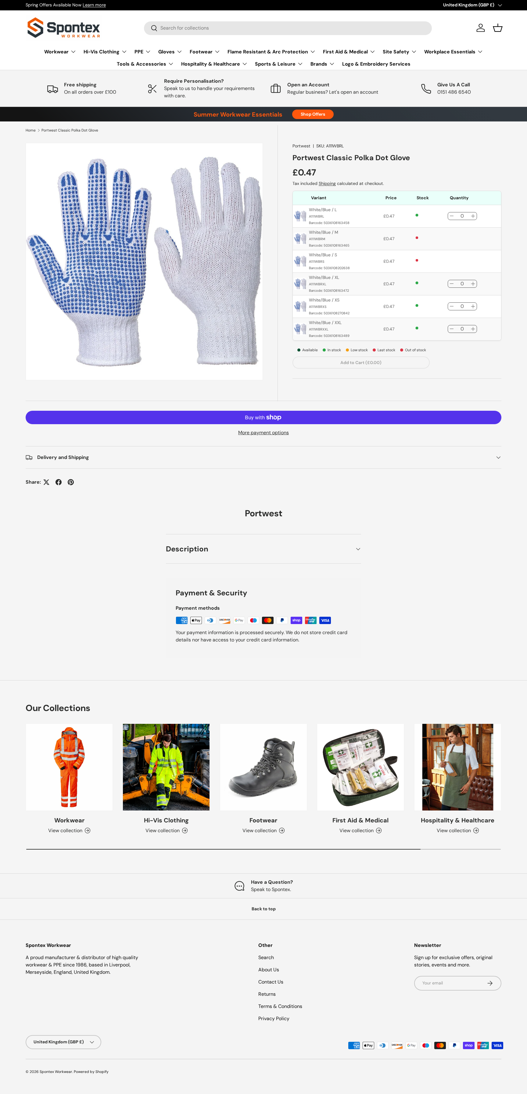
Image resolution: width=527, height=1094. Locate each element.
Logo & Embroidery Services (376, 64)
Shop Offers (313, 114)
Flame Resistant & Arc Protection (268, 52)
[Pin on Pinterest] (71, 482)
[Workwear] (69, 767)
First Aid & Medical (345, 52)
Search (266, 957)
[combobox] (288, 28)
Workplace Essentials (449, 52)
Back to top (264, 909)
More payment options (263, 432)
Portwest (301, 146)
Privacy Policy (273, 1018)
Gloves (166, 52)
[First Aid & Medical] (360, 767)
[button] (497, 27)
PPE (138, 52)
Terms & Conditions (280, 1006)
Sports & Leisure (275, 64)
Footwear (201, 52)
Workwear (56, 52)
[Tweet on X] (46, 482)
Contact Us (270, 982)
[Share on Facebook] (58, 482)
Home (31, 130)
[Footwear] (263, 767)
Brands (318, 64)
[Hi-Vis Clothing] (166, 767)
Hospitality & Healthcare (210, 64)
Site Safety (396, 52)
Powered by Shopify (91, 1071)
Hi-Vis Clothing (102, 52)
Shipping (327, 183)
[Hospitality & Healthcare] (457, 767)
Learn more (94, 5)
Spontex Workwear (56, 1071)
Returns (267, 994)
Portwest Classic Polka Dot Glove (69, 130)
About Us (268, 969)
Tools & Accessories (141, 64)
